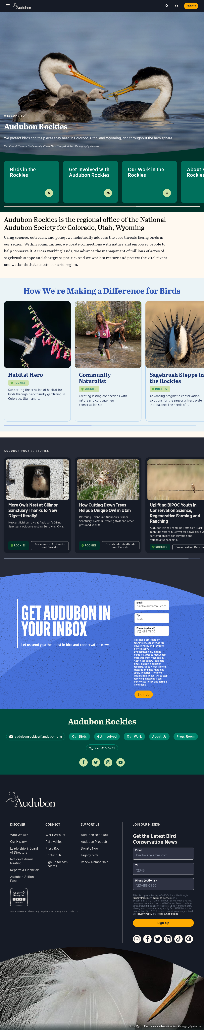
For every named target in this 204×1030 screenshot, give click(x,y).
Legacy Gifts (89, 855)
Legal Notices (47, 911)
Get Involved (107, 736)
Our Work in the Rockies (146, 172)
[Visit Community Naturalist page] (108, 361)
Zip (138, 615)
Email (139, 602)
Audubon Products (94, 842)
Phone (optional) (145, 628)
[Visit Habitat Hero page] (37, 361)
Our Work (134, 736)
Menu (8, 6)
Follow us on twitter (96, 762)
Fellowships (53, 842)
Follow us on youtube (120, 762)
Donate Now (90, 848)
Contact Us (53, 855)
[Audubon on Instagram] (137, 939)
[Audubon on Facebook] (147, 939)
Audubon (22, 6)
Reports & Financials (24, 870)
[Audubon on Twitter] (158, 939)
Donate (191, 6)
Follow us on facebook (83, 762)
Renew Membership (95, 862)
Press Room (186, 736)
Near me (167, 6)
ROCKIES (20, 382)
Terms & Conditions (167, 913)
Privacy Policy (146, 681)
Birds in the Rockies (23, 172)
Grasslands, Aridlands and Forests (50, 546)
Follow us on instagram (108, 762)
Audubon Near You (94, 835)
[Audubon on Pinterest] (189, 939)
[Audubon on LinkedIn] (168, 939)
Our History (18, 842)
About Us (159, 736)
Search (176, 5)
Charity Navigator (19, 897)
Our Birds (79, 736)
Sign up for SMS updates (56, 864)
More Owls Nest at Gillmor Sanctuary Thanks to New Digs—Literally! (37, 505)
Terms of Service (162, 897)
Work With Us (55, 835)
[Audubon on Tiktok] (178, 939)
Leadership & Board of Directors (24, 850)
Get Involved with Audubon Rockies (89, 172)
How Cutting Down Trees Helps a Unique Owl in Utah (108, 505)
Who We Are (19, 835)
